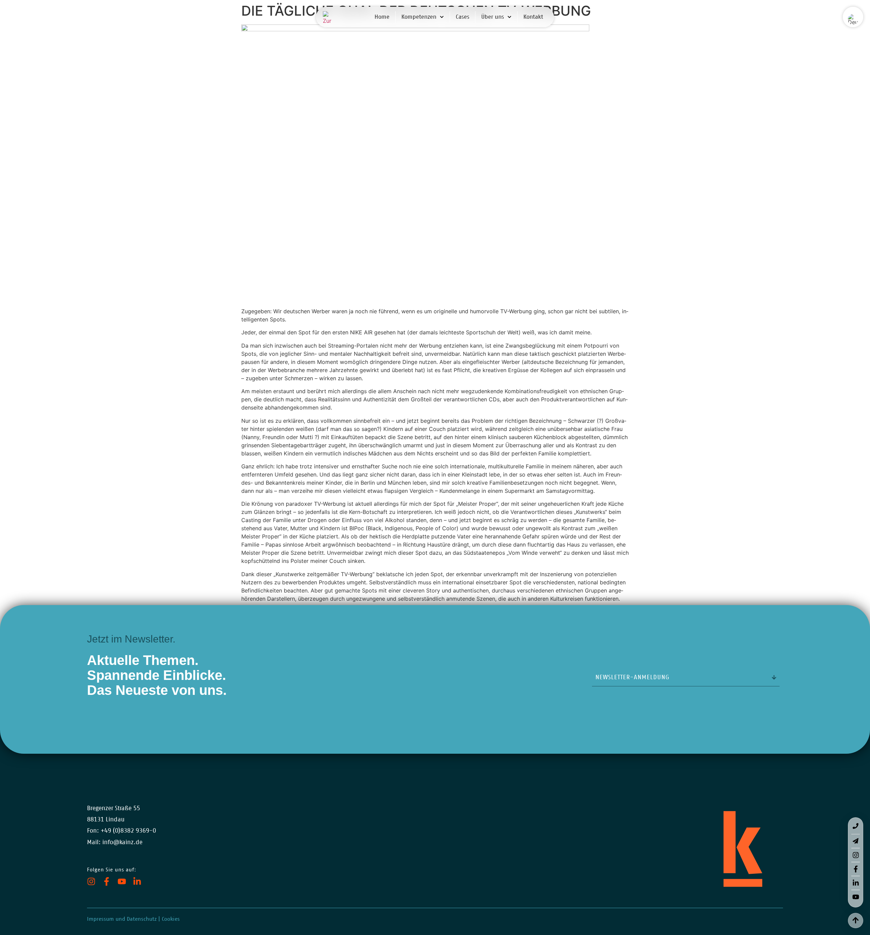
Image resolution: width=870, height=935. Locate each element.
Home (382, 17)
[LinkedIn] (137, 881)
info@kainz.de (122, 842)
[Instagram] (91, 881)
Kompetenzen (418, 17)
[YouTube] (122, 881)
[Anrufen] (855, 826)
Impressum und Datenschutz (122, 919)
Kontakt (533, 17)
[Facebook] (106, 881)
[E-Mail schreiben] (855, 841)
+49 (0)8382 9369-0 (128, 831)
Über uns (492, 17)
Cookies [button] (171, 919)
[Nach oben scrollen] (855, 920)
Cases (462, 17)
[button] (853, 19)
